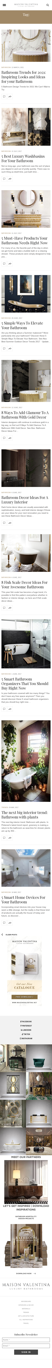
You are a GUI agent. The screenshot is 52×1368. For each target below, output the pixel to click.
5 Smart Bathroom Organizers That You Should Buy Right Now (24, 683)
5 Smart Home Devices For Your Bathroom (23, 899)
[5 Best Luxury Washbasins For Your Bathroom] (26, 127)
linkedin (27, 1030)
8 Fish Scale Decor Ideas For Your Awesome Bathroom (24, 584)
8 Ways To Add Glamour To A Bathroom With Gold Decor (25, 415)
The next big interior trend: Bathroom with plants (24, 814)
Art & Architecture (26, 1316)
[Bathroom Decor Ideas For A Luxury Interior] (26, 468)
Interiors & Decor (26, 1305)
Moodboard (26, 1301)
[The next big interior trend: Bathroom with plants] (26, 761)
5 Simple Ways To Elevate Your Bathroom (22, 325)
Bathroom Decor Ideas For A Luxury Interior (24, 499)
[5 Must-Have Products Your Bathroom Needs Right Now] (26, 209)
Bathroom (6, 67)
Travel (26, 1323)
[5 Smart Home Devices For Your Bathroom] (26, 868)
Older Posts (11, 935)
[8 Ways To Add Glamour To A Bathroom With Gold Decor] (26, 381)
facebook (27, 1021)
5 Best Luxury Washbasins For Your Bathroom (23, 158)
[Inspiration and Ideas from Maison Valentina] (26, 5)
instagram (26, 1038)
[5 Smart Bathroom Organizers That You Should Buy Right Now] (26, 644)
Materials (26, 1309)
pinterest (27, 1025)
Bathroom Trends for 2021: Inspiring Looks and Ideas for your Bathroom (23, 77)
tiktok (26, 1034)
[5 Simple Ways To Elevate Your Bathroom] (26, 294)
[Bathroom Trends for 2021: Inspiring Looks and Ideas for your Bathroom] (26, 46)
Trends (4, 807)
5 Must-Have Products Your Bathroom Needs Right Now (24, 240)
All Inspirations (26, 1319)
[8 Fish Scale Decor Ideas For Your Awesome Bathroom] (26, 553)
